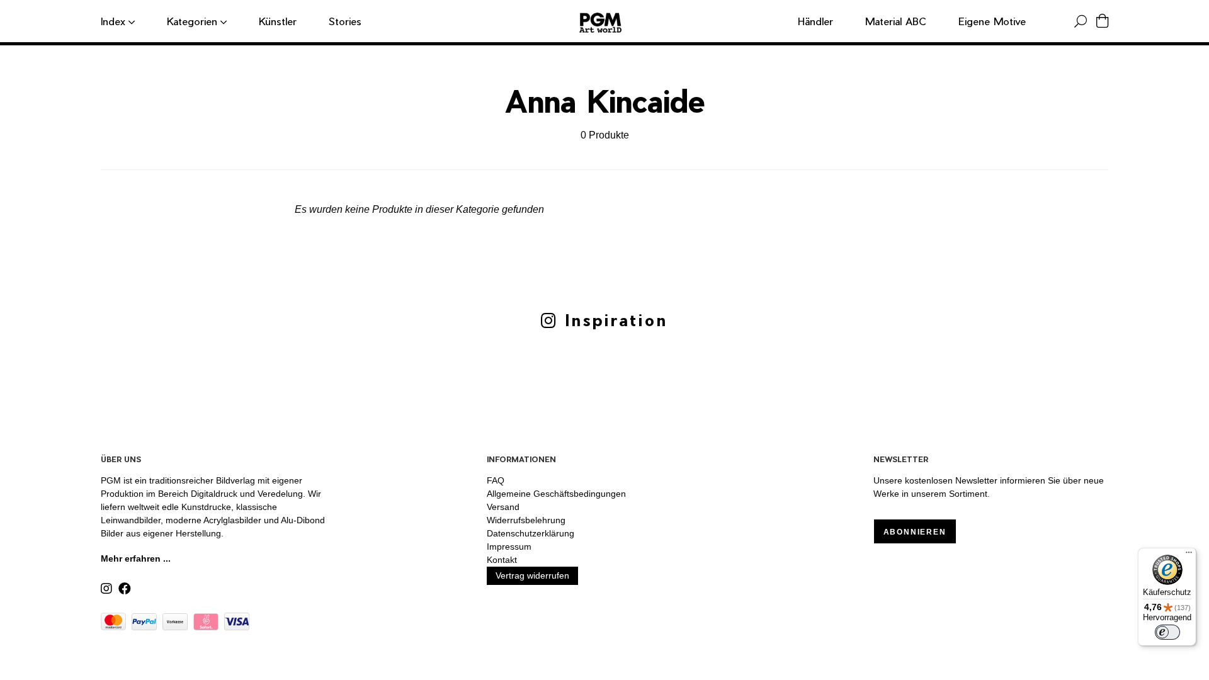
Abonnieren (914, 532)
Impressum (509, 546)
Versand (503, 507)
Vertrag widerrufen (532, 575)
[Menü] (1188, 555)
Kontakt (502, 560)
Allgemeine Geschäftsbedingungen (556, 494)
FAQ (495, 480)
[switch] (1167, 632)
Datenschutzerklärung (530, 533)
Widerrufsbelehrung (526, 520)
